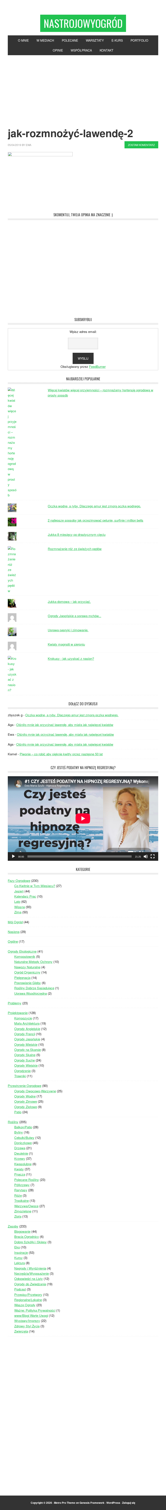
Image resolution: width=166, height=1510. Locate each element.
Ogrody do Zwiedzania (30, 1284)
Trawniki (20, 1076)
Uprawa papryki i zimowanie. (68, 630)
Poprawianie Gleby (27, 982)
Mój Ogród (15, 922)
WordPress (113, 1503)
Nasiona (13, 931)
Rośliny (13, 1122)
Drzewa (19, 1148)
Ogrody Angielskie (27, 1028)
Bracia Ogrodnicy (26, 1236)
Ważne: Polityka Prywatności (34, 1310)
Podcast (20, 1289)
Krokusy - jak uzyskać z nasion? (71, 658)
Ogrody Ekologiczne (22, 951)
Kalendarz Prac (25, 896)
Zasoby (13, 1226)
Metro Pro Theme (64, 1503)
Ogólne (13, 941)
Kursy (18, 1257)
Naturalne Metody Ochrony (33, 961)
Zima (17, 912)
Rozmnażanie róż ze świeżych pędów (75, 548)
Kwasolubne (23, 1164)
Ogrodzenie (22, 1070)
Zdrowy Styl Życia (27, 1326)
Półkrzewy (22, 1184)
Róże (18, 1195)
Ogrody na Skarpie (27, 1049)
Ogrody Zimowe (25, 1101)
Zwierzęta (21, 1331)
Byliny (18, 1132)
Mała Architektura (27, 1023)
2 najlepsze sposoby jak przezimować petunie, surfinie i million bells (95, 520)
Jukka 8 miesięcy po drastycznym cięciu (76, 534)
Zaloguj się (128, 1503)
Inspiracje (21, 1252)
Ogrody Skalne (24, 1054)
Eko (17, 1247)
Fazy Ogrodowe (19, 880)
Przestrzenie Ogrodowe (24, 1085)
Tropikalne (21, 1200)
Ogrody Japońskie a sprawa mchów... (74, 615)
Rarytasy (20, 1190)
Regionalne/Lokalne (28, 1299)
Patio (17, 1112)
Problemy (14, 1003)
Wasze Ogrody (24, 1305)
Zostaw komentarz (141, 145)
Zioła (17, 1216)
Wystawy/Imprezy (27, 1320)
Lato (17, 901)
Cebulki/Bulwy (24, 1137)
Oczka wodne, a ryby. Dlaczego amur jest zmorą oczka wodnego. (94, 506)
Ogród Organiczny (27, 972)
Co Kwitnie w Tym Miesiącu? (34, 885)
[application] (83, 818)
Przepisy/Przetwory (28, 1294)
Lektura (19, 1263)
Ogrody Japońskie (27, 1039)
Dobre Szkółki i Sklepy (30, 1242)
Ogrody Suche (24, 1060)
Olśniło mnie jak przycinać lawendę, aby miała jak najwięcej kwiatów (64, 724)
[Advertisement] (83, 87)
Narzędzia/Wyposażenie (31, 1273)
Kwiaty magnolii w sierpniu (66, 644)
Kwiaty (19, 1169)
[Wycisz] (146, 856)
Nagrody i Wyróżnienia (30, 1268)
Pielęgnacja (22, 977)
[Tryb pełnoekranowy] (152, 856)
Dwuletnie (21, 1153)
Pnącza (19, 1174)
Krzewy (19, 1158)
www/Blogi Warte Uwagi (31, 1315)
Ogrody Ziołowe (25, 1106)
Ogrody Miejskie (25, 1044)
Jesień (19, 891)
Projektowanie (18, 1012)
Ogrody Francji (24, 1034)
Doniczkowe (23, 1142)
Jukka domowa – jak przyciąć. (69, 601)
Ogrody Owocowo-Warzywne (35, 1091)
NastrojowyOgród (83, 23)
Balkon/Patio (23, 1127)
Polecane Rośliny (26, 1179)
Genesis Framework (92, 1503)
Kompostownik (24, 956)
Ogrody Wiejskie (26, 1065)
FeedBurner (97, 366)
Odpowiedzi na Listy (28, 1278)
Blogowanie (22, 1231)
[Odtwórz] (13, 856)
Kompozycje (23, 1018)
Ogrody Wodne (25, 1096)
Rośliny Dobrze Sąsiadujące (34, 988)
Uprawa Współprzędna (30, 993)
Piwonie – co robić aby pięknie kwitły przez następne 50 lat (61, 754)
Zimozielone (22, 1211)
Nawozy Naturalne (27, 967)
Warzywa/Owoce (26, 1206)
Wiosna (19, 907)
